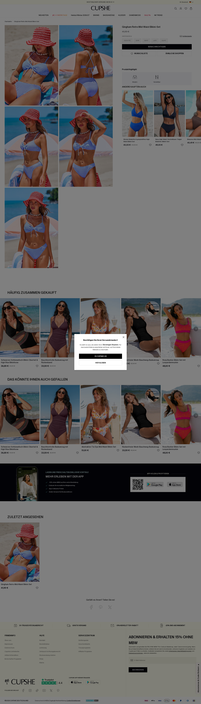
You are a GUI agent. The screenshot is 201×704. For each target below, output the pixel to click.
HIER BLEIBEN (100, 363)
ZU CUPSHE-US (101, 356)
